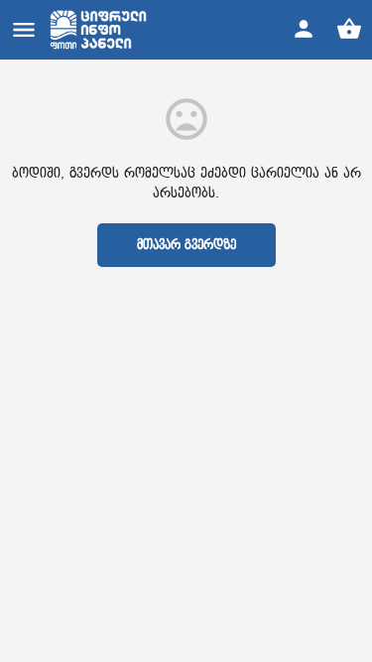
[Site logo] (101, 30)
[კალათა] (349, 29)
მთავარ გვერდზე (186, 245)
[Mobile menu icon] (24, 30)
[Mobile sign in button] (303, 29)
